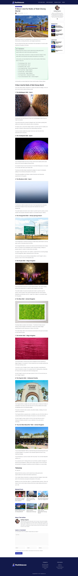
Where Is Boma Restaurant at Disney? (31, 511)
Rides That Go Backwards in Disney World (42, 512)
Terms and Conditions (60, 567)
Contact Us (60, 565)
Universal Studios (45, 567)
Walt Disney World (19, 6)
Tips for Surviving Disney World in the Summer (31, 499)
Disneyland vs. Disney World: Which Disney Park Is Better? (19, 499)
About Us (59, 564)
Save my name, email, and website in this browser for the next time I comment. (29, 550)
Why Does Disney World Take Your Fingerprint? (43, 499)
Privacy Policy (60, 568)
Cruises (45, 568)
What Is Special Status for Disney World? (20, 511)
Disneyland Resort (45, 565)
